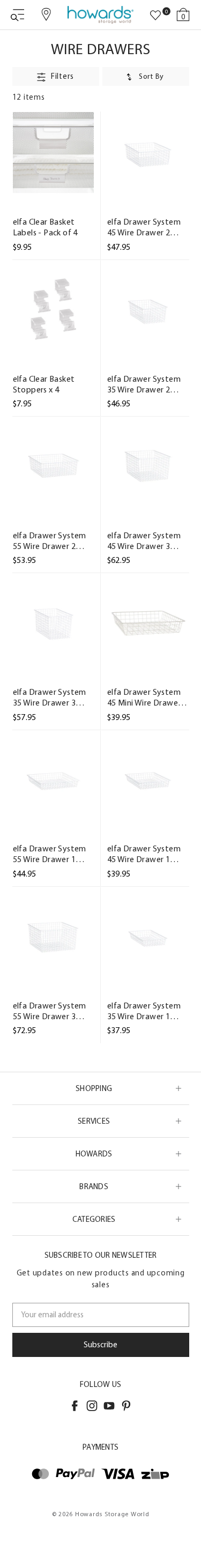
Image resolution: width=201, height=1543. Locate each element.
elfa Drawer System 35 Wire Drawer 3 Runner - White (49, 697)
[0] (155, 15)
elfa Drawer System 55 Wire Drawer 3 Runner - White (49, 1011)
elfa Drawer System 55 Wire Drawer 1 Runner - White (49, 854)
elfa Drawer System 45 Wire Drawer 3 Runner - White (144, 541)
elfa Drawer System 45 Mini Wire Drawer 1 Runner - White (147, 697)
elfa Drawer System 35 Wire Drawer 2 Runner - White (144, 384)
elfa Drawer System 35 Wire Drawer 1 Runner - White (144, 1011)
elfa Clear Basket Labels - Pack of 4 (45, 227)
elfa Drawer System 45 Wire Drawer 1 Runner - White (144, 854)
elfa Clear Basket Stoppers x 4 (44, 384)
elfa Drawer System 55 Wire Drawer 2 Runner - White (49, 541)
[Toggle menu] (17, 14)
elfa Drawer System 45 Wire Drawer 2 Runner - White (144, 227)
